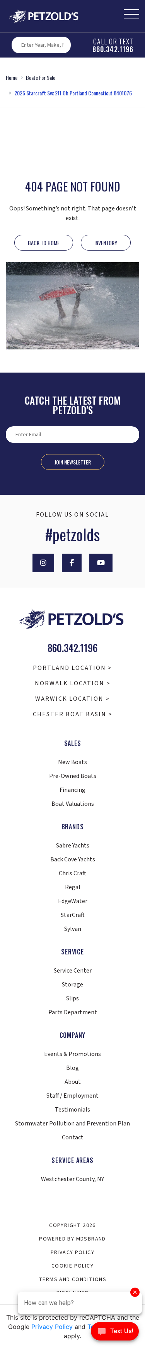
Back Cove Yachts (72, 859)
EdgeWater (72, 901)
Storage (72, 984)
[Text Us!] (115, 1333)
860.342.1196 (112, 49)
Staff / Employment (72, 1095)
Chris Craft (72, 873)
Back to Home (44, 243)
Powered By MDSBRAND (72, 1239)
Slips (72, 998)
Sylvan (72, 929)
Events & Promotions (72, 1054)
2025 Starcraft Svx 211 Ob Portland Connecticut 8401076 (73, 93)
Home (11, 77)
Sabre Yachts (72, 845)
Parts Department (72, 1012)
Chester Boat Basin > (73, 714)
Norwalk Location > (73, 683)
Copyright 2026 (72, 1225)
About (73, 1082)
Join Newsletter (73, 462)
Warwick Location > (72, 699)
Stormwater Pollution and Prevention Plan (72, 1123)
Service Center (73, 970)
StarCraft (73, 915)
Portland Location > (72, 668)
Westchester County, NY (72, 1179)
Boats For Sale (40, 77)
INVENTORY (105, 243)
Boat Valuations (72, 804)
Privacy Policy (73, 1252)
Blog (72, 1068)
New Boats (72, 762)
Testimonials (72, 1109)
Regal (72, 887)
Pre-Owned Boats (72, 776)
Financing (72, 790)
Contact (73, 1137)
